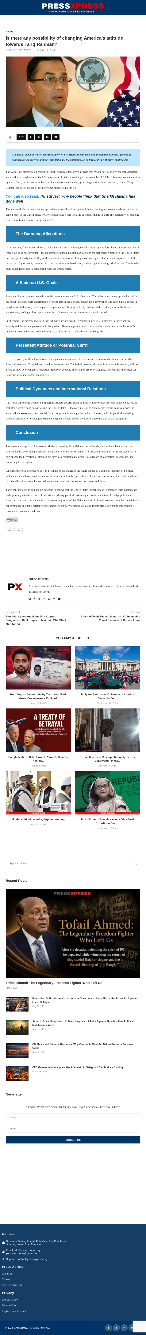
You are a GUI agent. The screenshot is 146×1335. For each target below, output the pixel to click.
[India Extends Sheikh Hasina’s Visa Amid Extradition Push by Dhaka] (107, 792)
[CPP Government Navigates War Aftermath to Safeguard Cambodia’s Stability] (17, 1073)
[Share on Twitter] (38, 137)
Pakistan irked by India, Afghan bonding (38, 819)
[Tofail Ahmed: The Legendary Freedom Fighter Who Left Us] (73, 933)
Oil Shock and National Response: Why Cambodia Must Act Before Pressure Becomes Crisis (82, 1046)
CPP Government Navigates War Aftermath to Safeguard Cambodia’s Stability (77, 1067)
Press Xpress (24, 50)
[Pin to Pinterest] (47, 137)
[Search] (140, 7)
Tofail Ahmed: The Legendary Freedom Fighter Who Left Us (54, 983)
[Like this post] (22, 137)
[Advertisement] (73, 552)
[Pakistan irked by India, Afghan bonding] (38, 792)
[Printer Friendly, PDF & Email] (12, 519)
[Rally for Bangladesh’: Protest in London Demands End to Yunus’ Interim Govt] (107, 667)
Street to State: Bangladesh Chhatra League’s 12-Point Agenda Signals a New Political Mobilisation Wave (83, 1023)
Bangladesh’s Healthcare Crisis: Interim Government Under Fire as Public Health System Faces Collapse (84, 1000)
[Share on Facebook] (31, 137)
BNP (107, 489)
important (14, 530)
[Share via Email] (56, 137)
